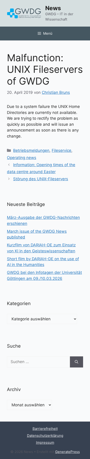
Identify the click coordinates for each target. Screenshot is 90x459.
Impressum (45, 442)
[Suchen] (76, 361)
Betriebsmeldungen (31, 150)
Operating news (21, 157)
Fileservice (61, 150)
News (53, 8)
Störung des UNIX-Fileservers (40, 179)
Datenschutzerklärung (45, 435)
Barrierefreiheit (45, 428)
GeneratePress (67, 452)
